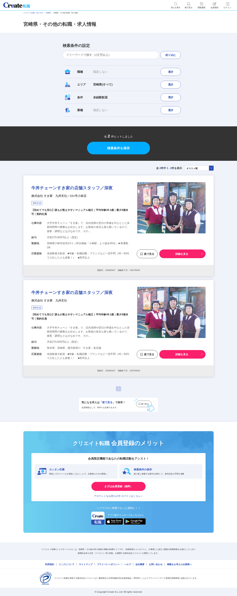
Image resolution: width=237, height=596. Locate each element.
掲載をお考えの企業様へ (179, 564)
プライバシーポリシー (108, 564)
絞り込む (171, 55)
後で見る (149, 254)
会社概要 (139, 564)
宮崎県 (48, 13)
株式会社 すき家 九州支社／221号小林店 (58, 195)
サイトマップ (86, 564)
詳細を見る (181, 254)
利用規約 (49, 564)
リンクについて (66, 564)
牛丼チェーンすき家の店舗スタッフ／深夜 (72, 187)
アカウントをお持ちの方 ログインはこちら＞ (118, 496)
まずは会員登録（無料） (118, 486)
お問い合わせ (156, 564)
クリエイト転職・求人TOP (33, 13)
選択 (170, 71)
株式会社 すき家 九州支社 (49, 300)
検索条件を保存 (118, 148)
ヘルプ (127, 564)
